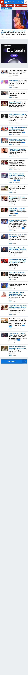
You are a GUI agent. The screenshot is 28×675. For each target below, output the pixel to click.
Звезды (10, 87)
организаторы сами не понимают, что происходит (18, 250)
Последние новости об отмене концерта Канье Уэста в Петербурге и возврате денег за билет (18, 117)
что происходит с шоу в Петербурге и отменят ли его (18, 151)
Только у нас (10, 5)
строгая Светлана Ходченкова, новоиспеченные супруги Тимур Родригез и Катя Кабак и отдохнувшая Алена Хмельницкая (18, 224)
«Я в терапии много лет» (17, 140)
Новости (3, 5)
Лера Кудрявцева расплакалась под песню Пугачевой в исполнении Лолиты (18, 83)
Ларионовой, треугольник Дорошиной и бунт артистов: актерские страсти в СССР (17, 104)
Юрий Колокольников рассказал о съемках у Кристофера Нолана (13, 32)
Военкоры (17, 5)
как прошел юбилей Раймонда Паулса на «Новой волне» (17, 177)
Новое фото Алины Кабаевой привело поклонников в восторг (18, 199)
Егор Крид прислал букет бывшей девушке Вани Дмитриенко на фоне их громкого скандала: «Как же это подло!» (17, 164)
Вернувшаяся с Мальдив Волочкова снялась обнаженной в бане (17, 188)
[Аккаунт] (26, 2)
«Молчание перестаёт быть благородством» (17, 262)
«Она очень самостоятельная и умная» (18, 211)
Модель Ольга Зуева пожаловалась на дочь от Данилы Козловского (18, 93)
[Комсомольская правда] (9, 2)
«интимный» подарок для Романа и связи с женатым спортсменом (18, 309)
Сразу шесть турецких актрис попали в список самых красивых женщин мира (18, 72)
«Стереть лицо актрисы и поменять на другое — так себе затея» (17, 296)
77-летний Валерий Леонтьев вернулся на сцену (18, 284)
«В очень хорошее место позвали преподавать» (18, 130)
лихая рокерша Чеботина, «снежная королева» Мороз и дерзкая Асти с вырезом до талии (18, 337)
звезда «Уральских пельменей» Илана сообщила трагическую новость (18, 275)
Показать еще (11, 361)
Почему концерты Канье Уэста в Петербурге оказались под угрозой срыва (18, 238)
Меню (2, 2)
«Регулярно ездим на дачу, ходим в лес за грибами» (18, 350)
